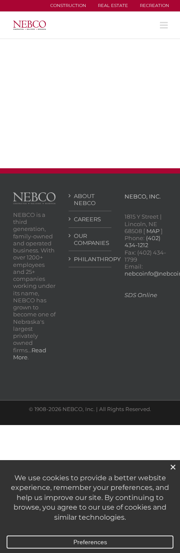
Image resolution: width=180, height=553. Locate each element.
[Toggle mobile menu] (164, 25)
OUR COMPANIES (90, 239)
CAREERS (87, 219)
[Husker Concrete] (50, 87)
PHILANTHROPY (90, 258)
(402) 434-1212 (142, 241)
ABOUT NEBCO (85, 199)
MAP (152, 230)
